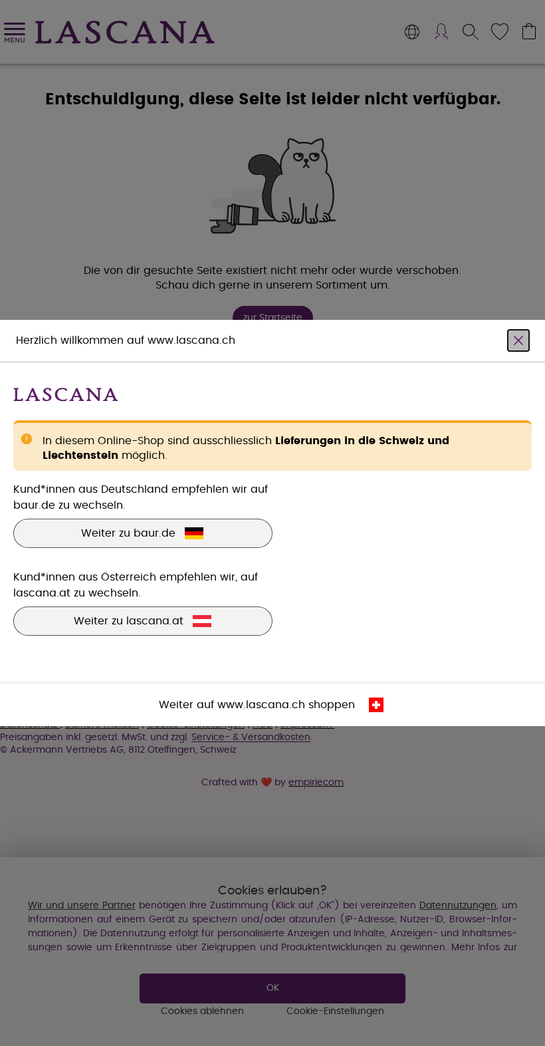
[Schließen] (518, 340)
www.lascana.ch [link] (261, 705)
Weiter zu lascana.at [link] (128, 621)
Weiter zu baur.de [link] (128, 533)
